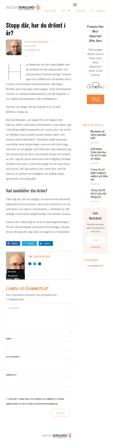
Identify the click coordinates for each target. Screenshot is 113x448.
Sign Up (95, 247)
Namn (9, 339)
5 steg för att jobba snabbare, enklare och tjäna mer (99, 174)
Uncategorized (95, 265)
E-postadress (13, 357)
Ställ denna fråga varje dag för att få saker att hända (99, 153)
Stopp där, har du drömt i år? (35, 29)
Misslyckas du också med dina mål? (98, 135)
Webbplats (11, 375)
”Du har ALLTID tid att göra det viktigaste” (98, 193)
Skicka (60, 413)
